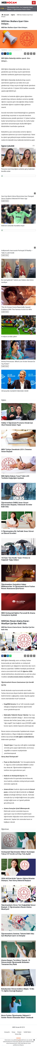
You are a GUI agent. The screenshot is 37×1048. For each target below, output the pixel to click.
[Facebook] (2, 53)
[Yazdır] (25, 53)
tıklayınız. (21, 1045)
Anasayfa (6, 15)
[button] (28, 53)
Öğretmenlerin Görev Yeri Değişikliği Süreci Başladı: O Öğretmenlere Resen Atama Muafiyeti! (20, 8)
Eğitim (13, 15)
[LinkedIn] (8, 53)
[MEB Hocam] (9, 2)
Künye (13, 1032)
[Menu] (33, 2)
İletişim (19, 1032)
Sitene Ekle (18, 1034)
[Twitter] (5, 53)
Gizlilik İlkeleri (27, 1032)
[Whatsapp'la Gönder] (10, 53)
